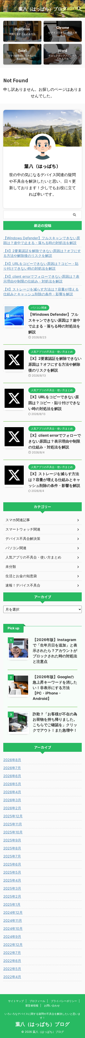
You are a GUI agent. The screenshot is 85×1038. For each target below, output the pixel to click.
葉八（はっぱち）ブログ (42, 9)
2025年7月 (12, 856)
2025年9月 (12, 840)
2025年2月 (12, 896)
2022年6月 (12, 961)
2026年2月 (12, 808)
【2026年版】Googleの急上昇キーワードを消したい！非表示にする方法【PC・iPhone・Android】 (55, 688)
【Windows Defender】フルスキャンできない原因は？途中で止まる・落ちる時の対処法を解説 (41, 240)
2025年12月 (13, 816)
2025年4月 (12, 880)
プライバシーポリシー (64, 1001)
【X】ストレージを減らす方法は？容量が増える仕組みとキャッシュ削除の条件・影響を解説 (41, 291)
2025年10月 (13, 832)
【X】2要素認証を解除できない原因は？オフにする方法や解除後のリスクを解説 (42, 253)
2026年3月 (12, 800)
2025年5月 (12, 872)
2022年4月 (12, 977)
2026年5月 (12, 784)
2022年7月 (12, 952)
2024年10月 (13, 928)
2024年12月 (13, 912)
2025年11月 (12, 824)
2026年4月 (12, 792)
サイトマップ (16, 1001)
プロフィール (37, 1001)
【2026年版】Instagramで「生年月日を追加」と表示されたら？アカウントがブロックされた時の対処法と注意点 (55, 651)
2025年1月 (11, 904)
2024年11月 (12, 920)
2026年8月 (12, 760)
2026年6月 (12, 776)
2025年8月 (12, 848)
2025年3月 (12, 888)
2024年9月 (12, 936)
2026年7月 (12, 768)
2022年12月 (13, 944)
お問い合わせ (52, 1005)
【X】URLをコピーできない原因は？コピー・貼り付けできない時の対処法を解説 (40, 266)
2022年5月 (12, 969)
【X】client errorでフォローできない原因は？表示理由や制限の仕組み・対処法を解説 (41, 278)
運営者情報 (31, 1005)
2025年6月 (12, 864)
